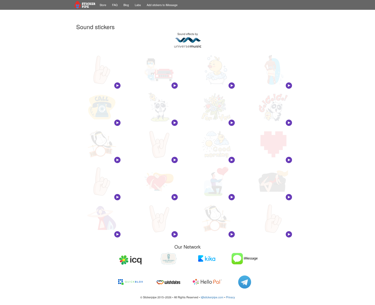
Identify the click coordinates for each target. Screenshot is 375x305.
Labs (138, 5)
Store (103, 5)
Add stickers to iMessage (162, 5)
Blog (126, 5)
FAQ (115, 5)
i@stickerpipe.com (212, 297)
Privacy (230, 297)
